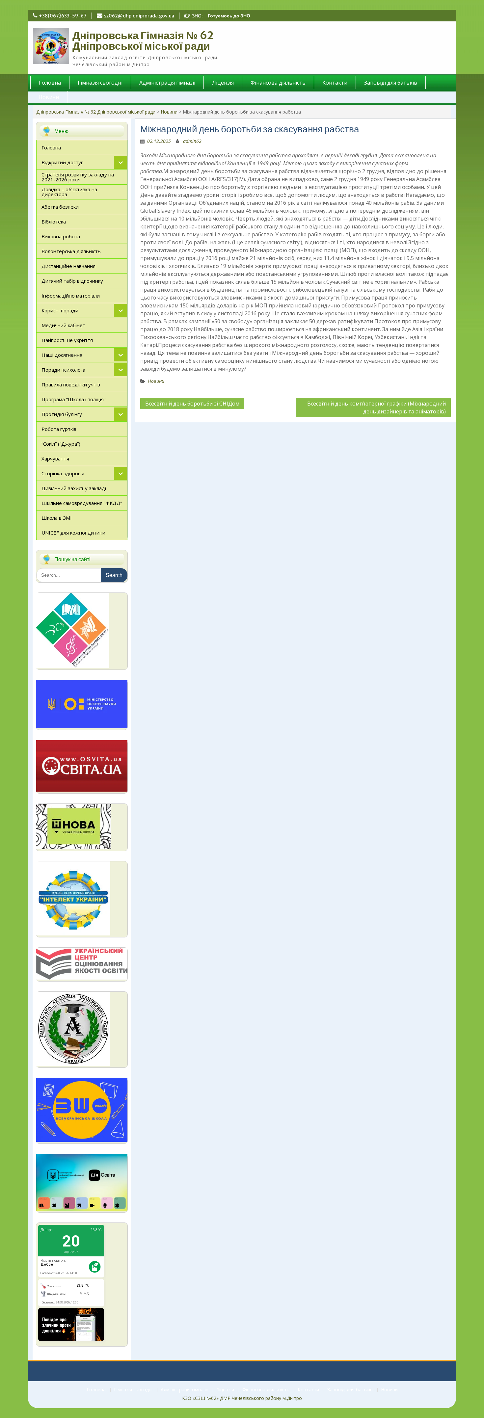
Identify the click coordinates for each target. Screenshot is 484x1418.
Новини (49, 97)
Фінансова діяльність (278, 82)
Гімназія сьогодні (100, 82)
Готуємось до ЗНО (229, 16)
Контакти (334, 82)
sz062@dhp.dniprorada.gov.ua (139, 16)
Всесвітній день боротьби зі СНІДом (192, 403)
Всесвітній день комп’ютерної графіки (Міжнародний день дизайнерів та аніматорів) (376, 407)
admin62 (192, 141)
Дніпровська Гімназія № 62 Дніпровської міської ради (143, 41)
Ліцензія (223, 82)
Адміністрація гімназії (167, 82)
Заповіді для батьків (390, 82)
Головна (50, 82)
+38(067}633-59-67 (63, 16)
